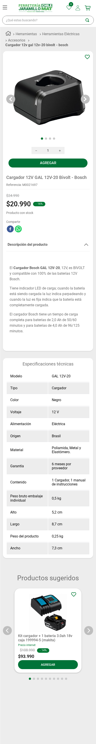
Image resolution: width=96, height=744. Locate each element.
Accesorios (16, 48)
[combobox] (48, 28)
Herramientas (26, 42)
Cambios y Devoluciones (22, 737)
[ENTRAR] (78, 15)
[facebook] (10, 237)
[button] (7, 638)
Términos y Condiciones (22, 729)
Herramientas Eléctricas (60, 42)
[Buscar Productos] (90, 28)
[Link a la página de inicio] (8, 42)
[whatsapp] (18, 237)
